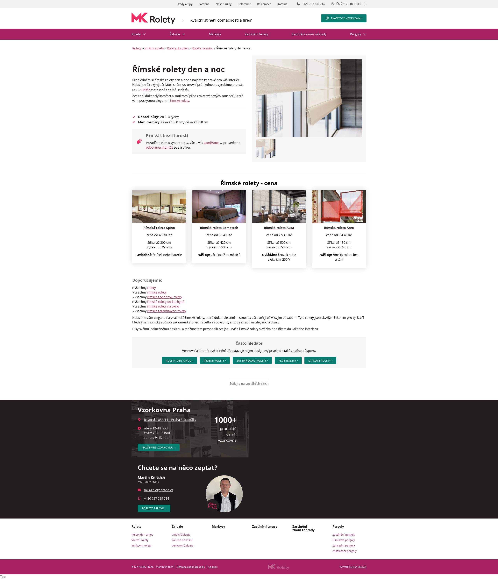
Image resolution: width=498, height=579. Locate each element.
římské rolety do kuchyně (165, 302)
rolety (145, 89)
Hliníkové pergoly (343, 540)
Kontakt (282, 4)
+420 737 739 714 (313, 4)
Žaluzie (175, 34)
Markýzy (215, 34)
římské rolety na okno (163, 306)
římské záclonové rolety (164, 297)
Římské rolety (214, 360)
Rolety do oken (178, 48)
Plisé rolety (287, 360)
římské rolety (179, 100)
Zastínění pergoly (343, 534)
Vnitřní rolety (154, 48)
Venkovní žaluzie (182, 545)
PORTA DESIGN (357, 566)
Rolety (136, 34)
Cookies (212, 566)
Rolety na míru (202, 48)
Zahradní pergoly (343, 545)
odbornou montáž (159, 147)
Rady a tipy (185, 4)
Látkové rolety (319, 360)
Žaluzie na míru (182, 540)
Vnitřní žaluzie (181, 534)
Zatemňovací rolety (251, 360)
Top (3, 577)
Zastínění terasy (256, 34)
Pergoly (355, 34)
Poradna (204, 4)
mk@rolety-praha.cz (158, 490)
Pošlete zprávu (154, 508)
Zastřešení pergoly (344, 551)
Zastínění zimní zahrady (309, 34)
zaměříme (211, 143)
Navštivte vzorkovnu (346, 18)
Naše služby (223, 4)
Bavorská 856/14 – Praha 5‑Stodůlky (170, 420)
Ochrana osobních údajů (191, 566)
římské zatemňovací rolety (166, 311)
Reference (244, 4)
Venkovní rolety (141, 545)
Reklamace (264, 4)
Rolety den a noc (178, 360)
